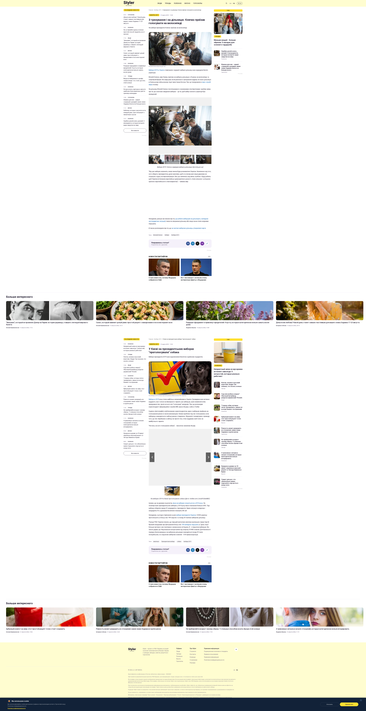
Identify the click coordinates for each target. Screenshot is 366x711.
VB (202, 243)
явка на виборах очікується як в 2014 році (188, 503)
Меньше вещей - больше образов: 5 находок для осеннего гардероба (225, 42)
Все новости (135, 130)
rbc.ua (239, 3)
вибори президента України (186, 515)
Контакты (193, 654)
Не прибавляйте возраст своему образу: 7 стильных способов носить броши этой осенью (134, 412)
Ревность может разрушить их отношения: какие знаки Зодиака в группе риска (134, 401)
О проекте (193, 651)
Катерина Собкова (281, 325)
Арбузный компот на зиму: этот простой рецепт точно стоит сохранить (134, 391)
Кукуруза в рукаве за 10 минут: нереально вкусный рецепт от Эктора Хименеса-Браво (134, 435)
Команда (192, 657)
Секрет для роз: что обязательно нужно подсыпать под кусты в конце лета (135, 446)
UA (230, 3)
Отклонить (329, 704)
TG (193, 243)
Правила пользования (211, 654)
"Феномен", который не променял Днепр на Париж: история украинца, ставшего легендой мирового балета (135, 44)
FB (188, 243)
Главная (151, 10)
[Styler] (129, 3)
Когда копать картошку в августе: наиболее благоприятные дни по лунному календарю (135, 91)
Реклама (192, 663)
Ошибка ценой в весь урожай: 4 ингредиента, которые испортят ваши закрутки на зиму (134, 123)
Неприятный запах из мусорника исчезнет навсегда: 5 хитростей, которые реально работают (134, 348)
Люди (159, 3)
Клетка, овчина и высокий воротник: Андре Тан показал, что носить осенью (135, 359)
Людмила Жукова (191, 327)
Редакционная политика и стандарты (216, 651)
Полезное (177, 3)
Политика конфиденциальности (214, 660)
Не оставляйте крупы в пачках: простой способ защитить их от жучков (134, 32)
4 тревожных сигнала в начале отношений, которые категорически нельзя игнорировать (134, 424)
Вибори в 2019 (154, 399)
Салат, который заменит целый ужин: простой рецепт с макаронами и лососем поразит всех (134, 56)
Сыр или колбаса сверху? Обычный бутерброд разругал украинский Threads (133, 370)
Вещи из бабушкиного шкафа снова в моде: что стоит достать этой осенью (134, 81)
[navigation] (180, 125)
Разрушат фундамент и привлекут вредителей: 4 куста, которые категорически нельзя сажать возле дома (135, 69)
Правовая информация (211, 657)
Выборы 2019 (157, 10)
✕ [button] (360, 700)
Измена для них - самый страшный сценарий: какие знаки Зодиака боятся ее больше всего (135, 102)
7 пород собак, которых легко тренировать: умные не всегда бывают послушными (134, 380)
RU (234, 3)
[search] (226, 3)
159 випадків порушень (190, 524)
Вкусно (187, 3)
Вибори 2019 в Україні (157, 70)
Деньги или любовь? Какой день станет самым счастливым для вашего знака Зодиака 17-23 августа (134, 20)
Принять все (349, 704)
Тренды (168, 3)
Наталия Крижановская (12, 327)
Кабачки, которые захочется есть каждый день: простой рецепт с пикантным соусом (135, 112)
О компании (193, 660)
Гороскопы (197, 3)
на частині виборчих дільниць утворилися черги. (189, 228)
